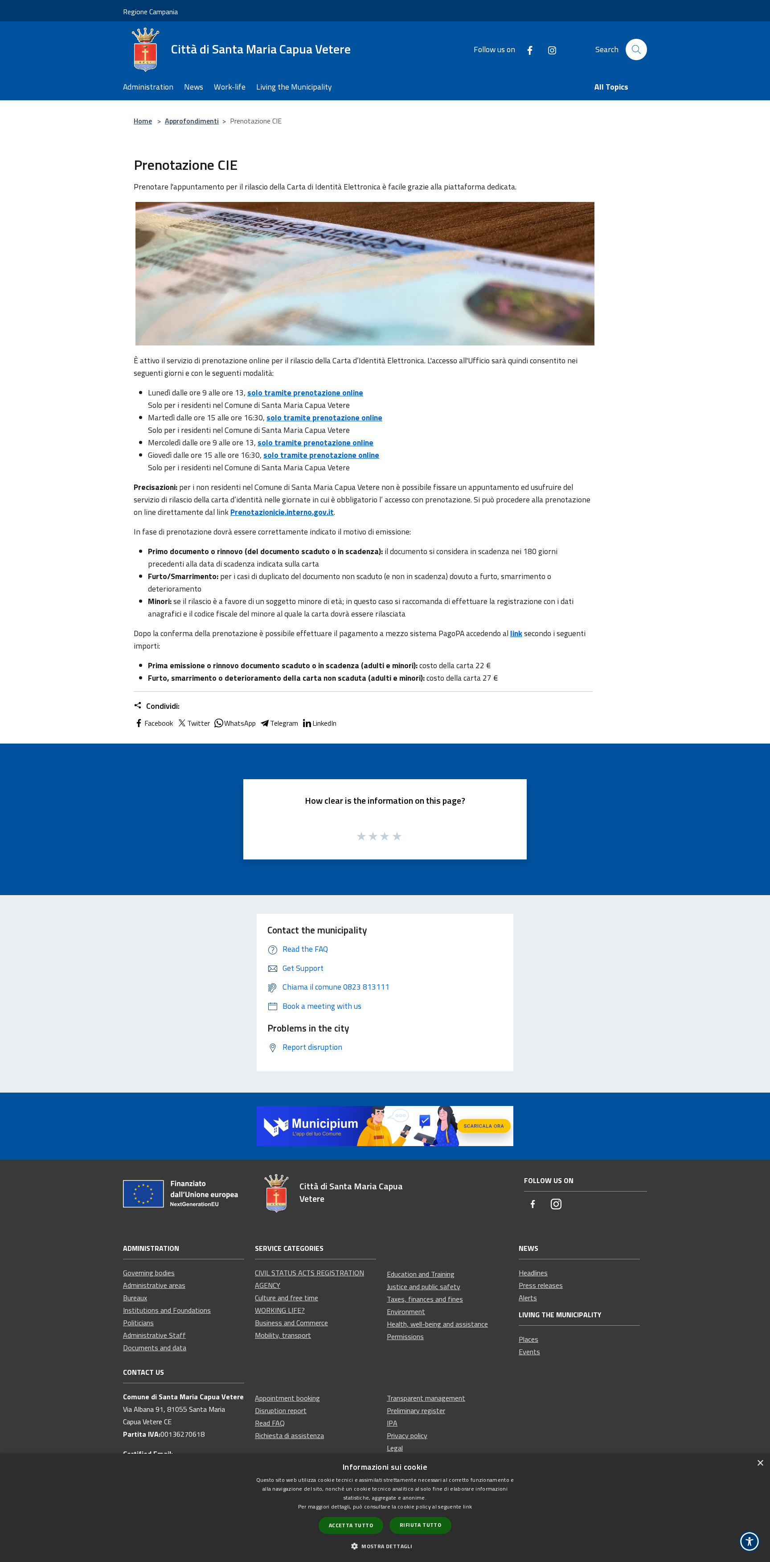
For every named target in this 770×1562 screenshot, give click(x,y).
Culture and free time (286, 1297)
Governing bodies (149, 1272)
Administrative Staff (154, 1335)
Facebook (158, 723)
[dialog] (385, 1508)
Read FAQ (270, 1423)
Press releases (541, 1285)
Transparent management (426, 1398)
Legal (395, 1448)
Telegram (284, 723)
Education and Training (421, 1274)
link (467, 1506)
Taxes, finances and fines (425, 1299)
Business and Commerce (291, 1322)
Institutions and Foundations (167, 1310)
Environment (406, 1311)
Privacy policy (407, 1435)
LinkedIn (324, 723)
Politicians (138, 1322)
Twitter (198, 723)
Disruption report (281, 1410)
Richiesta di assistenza (289, 1435)
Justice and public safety (423, 1286)
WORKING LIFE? (280, 1310)
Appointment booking (287, 1398)
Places (528, 1339)
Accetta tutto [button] (351, 1525)
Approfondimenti (192, 120)
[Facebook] (526, 49)
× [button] (760, 1463)
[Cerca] (636, 49)
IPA (392, 1423)
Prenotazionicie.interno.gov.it (282, 512)
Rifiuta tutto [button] (420, 1525)
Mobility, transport (283, 1335)
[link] (385, 1125)
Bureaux (135, 1297)
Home (143, 120)
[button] (385, 1546)
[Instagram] (548, 49)
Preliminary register (416, 1410)
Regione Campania (150, 11)
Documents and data (154, 1347)
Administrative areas (154, 1285)
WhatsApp (240, 723)
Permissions (405, 1336)
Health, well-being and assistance (437, 1324)
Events (529, 1351)
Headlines (533, 1272)
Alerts (528, 1297)
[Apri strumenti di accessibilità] (749, 1541)
